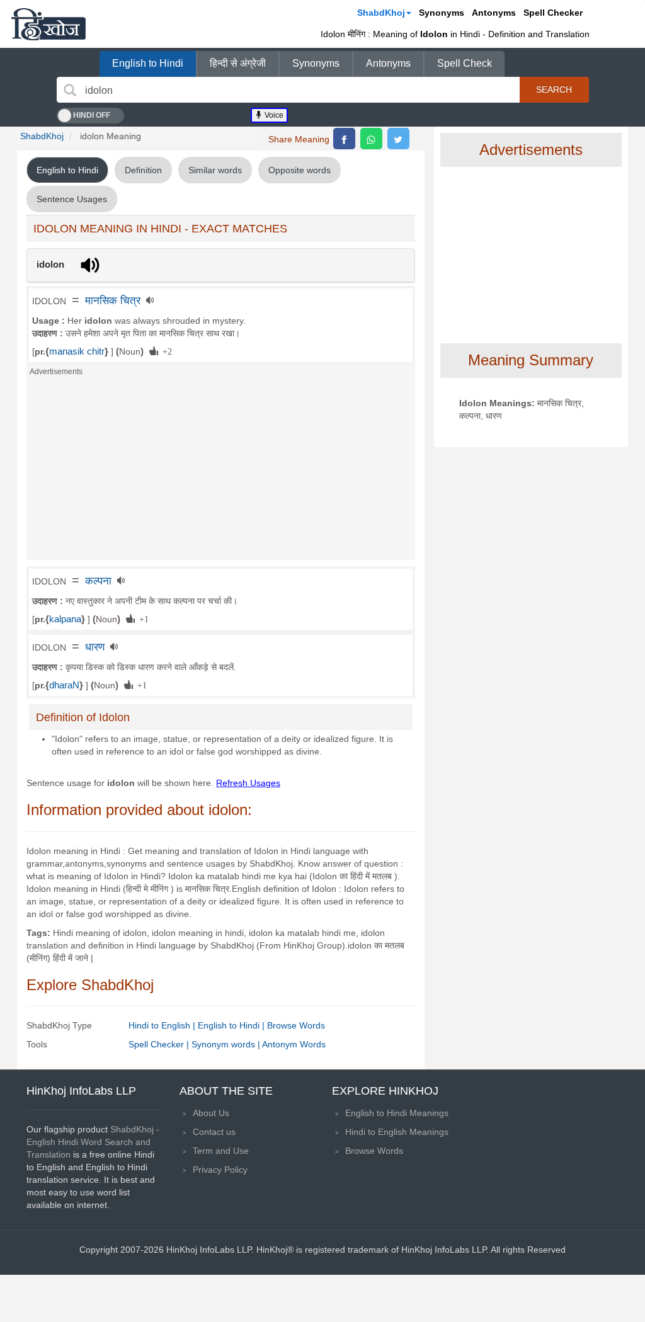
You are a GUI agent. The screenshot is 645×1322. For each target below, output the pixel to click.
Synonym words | (226, 1044)
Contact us (214, 1132)
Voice (273, 115)
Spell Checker (553, 13)
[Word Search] (70, 90)
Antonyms (494, 13)
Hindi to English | (163, 1025)
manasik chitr (77, 351)
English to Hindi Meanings (396, 1113)
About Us (211, 1113)
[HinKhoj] (48, 24)
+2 (165, 350)
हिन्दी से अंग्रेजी (238, 63)
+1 (142, 618)
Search (554, 89)
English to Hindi (147, 63)
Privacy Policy (220, 1170)
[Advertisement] (220, 472)
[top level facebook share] (344, 138)
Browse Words (296, 1025)
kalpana (65, 619)
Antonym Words (294, 1044)
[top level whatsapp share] (371, 138)
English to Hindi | (232, 1025)
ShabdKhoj (381, 13)
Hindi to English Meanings (396, 1132)
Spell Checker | (159, 1044)
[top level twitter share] (398, 138)
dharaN (64, 685)
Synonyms (441, 13)
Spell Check (464, 63)
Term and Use (221, 1151)
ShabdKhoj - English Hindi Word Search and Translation (92, 1142)
